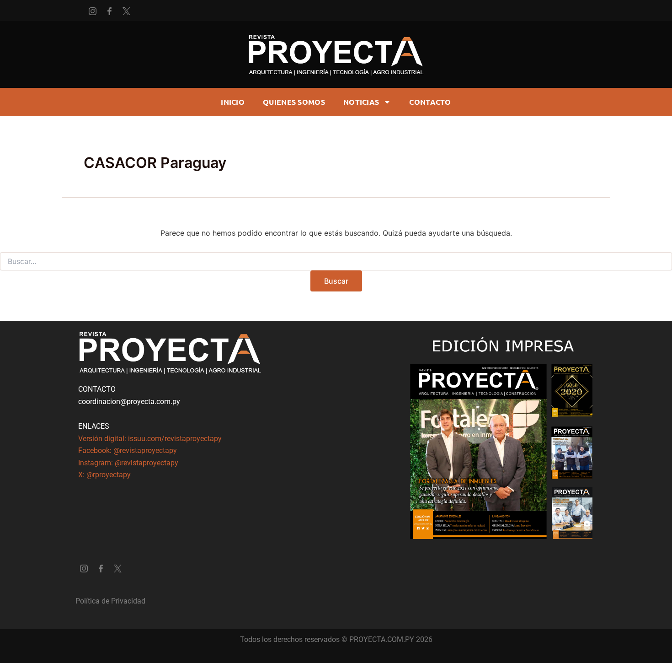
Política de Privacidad (110, 601)
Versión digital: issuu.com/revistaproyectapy (150, 438)
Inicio (233, 102)
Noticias (361, 102)
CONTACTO (430, 102)
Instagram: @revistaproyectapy (128, 462)
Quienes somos (294, 102)
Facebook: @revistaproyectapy (127, 450)
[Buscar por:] (336, 261)
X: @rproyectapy (104, 474)
